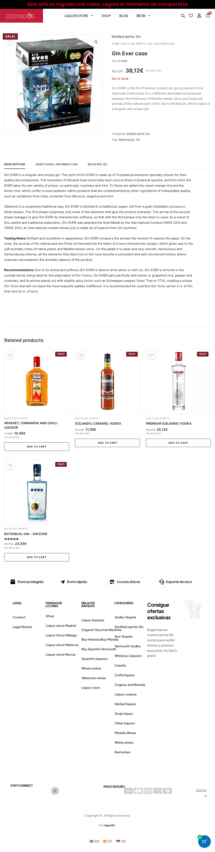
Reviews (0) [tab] (98, 164)
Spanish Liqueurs (94, 659)
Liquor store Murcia (61, 654)
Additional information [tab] (56, 164)
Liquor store (76, 16)
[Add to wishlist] (9, 40)
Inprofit (109, 825)
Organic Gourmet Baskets (101, 630)
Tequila (130, 617)
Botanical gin (127, 139)
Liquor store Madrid (61, 625)
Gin (150, 43)
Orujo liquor (124, 713)
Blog (123, 16)
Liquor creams (126, 694)
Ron (118, 636)
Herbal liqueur (125, 704)
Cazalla (120, 665)
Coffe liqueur (125, 675)
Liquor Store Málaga (61, 635)
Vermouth (122, 646)
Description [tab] (14, 164)
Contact (19, 617)
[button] (96, 42)
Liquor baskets (92, 620)
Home (115, 43)
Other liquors (125, 723)
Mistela (120, 733)
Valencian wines (93, 678)
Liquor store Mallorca (62, 645)
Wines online (91, 668)
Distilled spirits (133, 43)
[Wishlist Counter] (191, 15)
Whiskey (121, 656)
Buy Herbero (91, 639)
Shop (106, 16)
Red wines (122, 752)
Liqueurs (135, 656)
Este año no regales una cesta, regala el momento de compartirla (108, 4)
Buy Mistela (109, 639)
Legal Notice (22, 627)
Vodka (120, 617)
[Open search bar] (183, 15)
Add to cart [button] (37, 446)
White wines (124, 742)
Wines (131, 733)
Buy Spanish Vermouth (98, 649)
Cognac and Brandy (130, 685)
